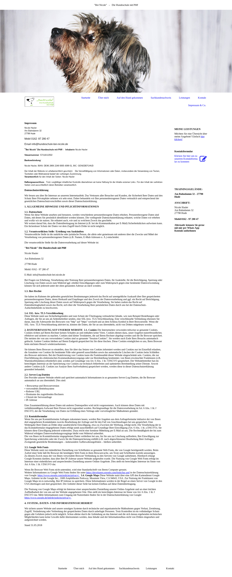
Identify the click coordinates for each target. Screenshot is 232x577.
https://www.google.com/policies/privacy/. (59, 475)
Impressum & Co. (197, 105)
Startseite (85, 97)
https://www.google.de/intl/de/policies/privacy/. (47, 497)
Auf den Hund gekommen (130, 97)
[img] (116, 51)
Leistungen (184, 97)
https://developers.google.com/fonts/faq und (108, 472)
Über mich (103, 97)
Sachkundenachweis (161, 97)
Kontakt (202, 97)
